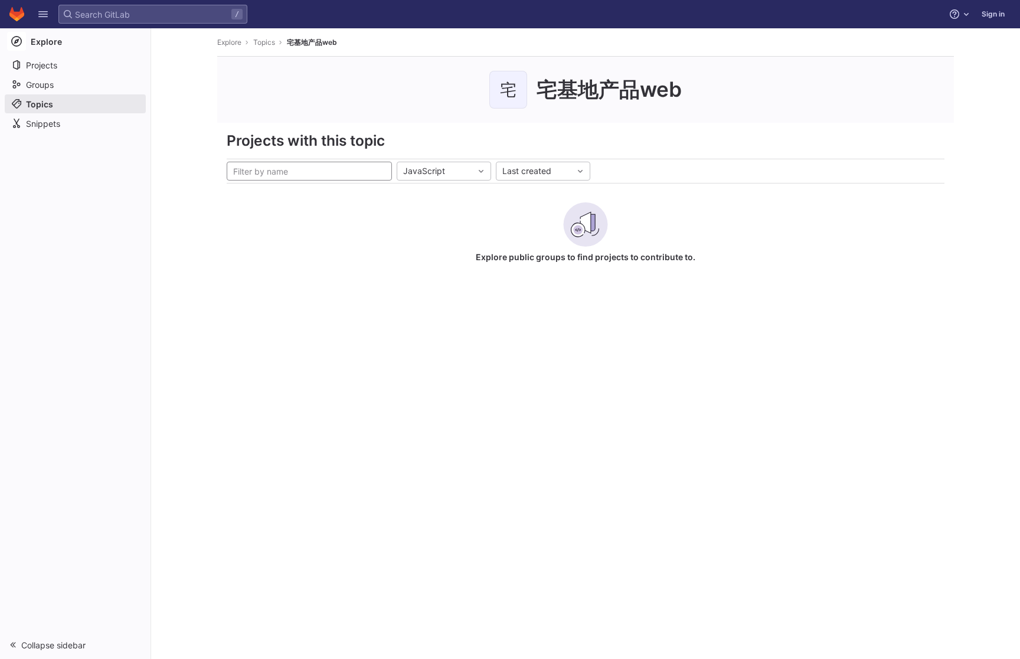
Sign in (993, 13)
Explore (229, 42)
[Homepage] (17, 14)
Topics (264, 42)
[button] (43, 14)
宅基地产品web (312, 42)
